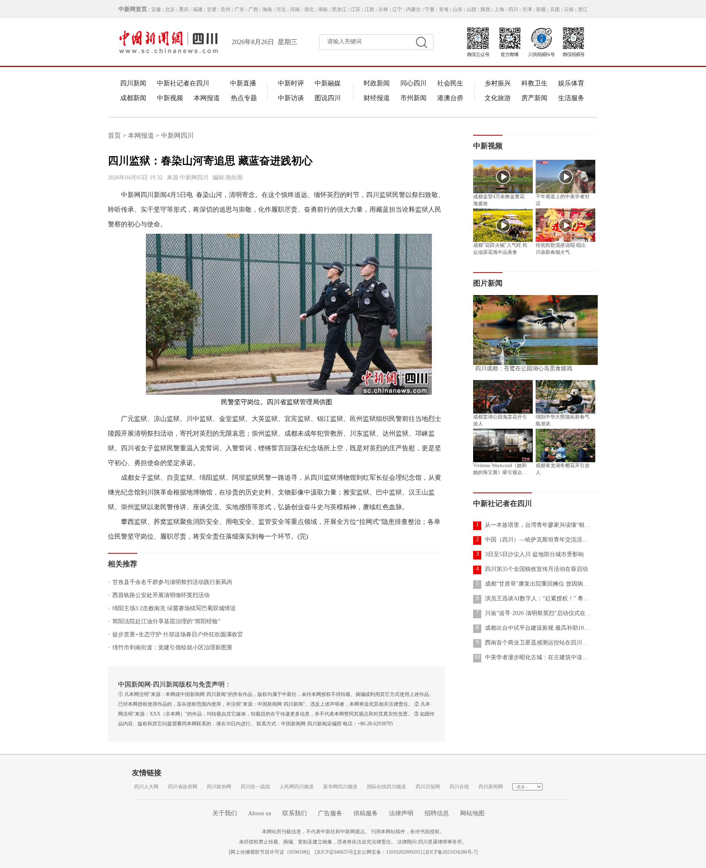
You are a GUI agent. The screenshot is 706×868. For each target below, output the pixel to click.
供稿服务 (365, 813)
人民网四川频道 (296, 787)
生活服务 (571, 97)
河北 (281, 9)
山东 (457, 9)
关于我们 (224, 813)
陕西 (485, 9)
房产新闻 (534, 97)
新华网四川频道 (340, 787)
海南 (267, 9)
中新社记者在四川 (183, 83)
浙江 (583, 9)
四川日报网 (428, 787)
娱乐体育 (571, 83)
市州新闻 (413, 97)
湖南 (323, 9)
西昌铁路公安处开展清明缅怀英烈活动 (159, 595)
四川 (513, 9)
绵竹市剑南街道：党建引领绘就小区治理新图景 (170, 647)
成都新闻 (133, 97)
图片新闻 (488, 283)
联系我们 (294, 813)
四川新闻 (133, 83)
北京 (170, 9)
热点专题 (244, 97)
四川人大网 (146, 787)
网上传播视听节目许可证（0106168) (269, 852)
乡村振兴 (498, 83)
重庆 (184, 9)
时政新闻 (377, 83)
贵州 (225, 9)
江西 (369, 9)
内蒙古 (413, 9)
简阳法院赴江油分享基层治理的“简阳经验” (164, 621)
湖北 (309, 9)
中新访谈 (291, 97)
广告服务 (330, 813)
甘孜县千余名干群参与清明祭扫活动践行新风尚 (170, 582)
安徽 (156, 9)
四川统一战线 (255, 787)
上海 (499, 9)
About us (259, 813)
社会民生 (450, 83)
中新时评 (291, 83)
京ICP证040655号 (334, 852)
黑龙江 (339, 9)
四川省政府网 (182, 787)
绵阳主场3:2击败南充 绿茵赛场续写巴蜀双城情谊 (172, 608)
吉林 (383, 9)
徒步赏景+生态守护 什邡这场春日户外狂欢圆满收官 (175, 634)
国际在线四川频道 (386, 787)
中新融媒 (328, 83)
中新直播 (243, 83)
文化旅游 (498, 97)
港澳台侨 (450, 97)
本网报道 (207, 97)
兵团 (555, 9)
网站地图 (472, 813)
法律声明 (401, 813)
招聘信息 (436, 813)
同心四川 (413, 83)
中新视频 (170, 97)
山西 (471, 9)
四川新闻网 (490, 787)
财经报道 (377, 97)
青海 (444, 9)
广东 (239, 9)
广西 (253, 9)
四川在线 (459, 787)
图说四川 (328, 97)
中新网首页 (132, 9)
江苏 (355, 9)
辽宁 (397, 9)
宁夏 (430, 9)
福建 (198, 9)
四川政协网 (219, 787)
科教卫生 (534, 83)
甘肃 (212, 9)
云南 (569, 9)
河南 (295, 9)
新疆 (541, 9)
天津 (527, 9)
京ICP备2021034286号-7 (450, 852)
